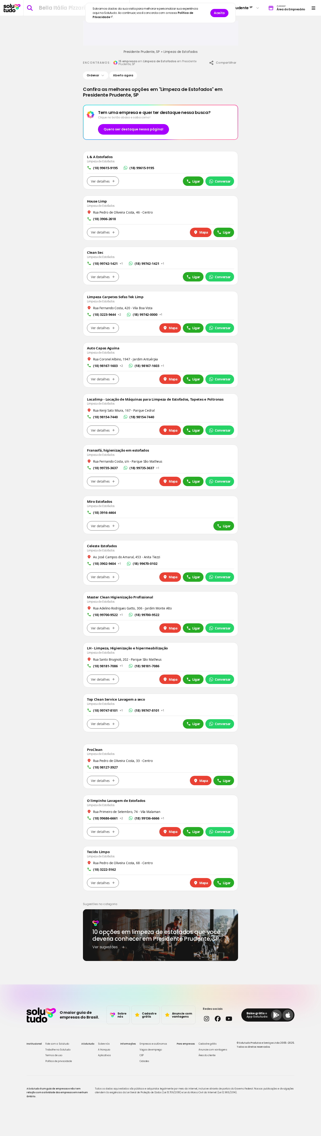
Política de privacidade (58, 1061)
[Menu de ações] (313, 8)
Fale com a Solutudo (57, 1044)
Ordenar (93, 75)
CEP (142, 1055)
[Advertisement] (160, 35)
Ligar (196, 181)
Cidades (144, 1061)
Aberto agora (123, 75)
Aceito (219, 13)
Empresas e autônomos (153, 1044)
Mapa (203, 232)
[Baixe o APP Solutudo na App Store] (287, 1015)
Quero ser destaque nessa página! (133, 129)
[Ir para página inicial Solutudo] (12, 8)
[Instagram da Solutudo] (206, 1018)
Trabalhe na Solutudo (57, 1049)
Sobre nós (104, 1044)
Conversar (223, 181)
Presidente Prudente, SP (142, 52)
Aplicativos (104, 1055)
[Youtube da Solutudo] (229, 1018)
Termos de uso (53, 1055)
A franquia (104, 1049)
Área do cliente (207, 1055)
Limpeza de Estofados (180, 52)
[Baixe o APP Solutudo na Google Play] (276, 1015)
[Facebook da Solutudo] (217, 1018)
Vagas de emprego (151, 1049)
